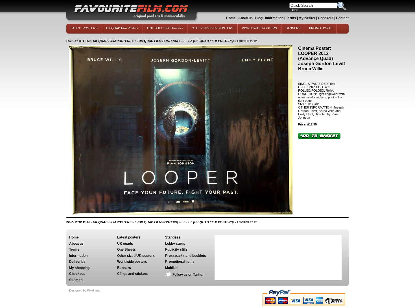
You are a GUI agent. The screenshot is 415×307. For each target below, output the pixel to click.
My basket (307, 18)
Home (231, 18)
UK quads (125, 244)
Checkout (326, 18)
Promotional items (180, 262)
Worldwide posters (132, 262)
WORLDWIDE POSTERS (259, 28)
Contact (342, 18)
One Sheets (126, 249)
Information (274, 18)
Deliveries (77, 262)
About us (245, 18)
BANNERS (293, 28)
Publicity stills (176, 249)
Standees (172, 237)
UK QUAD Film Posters (122, 28)
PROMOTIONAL (320, 28)
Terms (291, 18)
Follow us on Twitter (188, 275)
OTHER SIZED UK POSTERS (212, 28)
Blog (259, 18)
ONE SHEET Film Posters (165, 28)
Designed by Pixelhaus (85, 290)
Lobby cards (175, 244)
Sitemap (75, 280)
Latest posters (129, 237)
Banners (124, 268)
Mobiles (171, 268)
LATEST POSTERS (84, 28)
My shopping (79, 268)
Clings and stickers (132, 274)
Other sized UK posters (136, 256)
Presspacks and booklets (185, 256)
